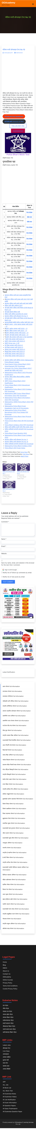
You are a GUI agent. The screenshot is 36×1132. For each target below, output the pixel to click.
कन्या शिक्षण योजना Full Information (13, 784)
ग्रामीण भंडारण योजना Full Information (13, 904)
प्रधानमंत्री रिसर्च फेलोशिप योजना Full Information (17, 740)
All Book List (7, 1088)
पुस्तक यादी (6, 1060)
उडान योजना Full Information (11, 686)
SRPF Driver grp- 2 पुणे (12, 343)
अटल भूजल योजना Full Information (13, 894)
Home (5, 962)
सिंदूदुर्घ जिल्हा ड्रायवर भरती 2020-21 (15, 351)
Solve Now (24, 452)
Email (3, 546)
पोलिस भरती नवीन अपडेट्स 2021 (13, 305)
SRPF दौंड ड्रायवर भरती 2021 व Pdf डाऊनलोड (19, 337)
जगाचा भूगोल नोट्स (8, 1014)
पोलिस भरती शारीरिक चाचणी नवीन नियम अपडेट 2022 (19, 427)
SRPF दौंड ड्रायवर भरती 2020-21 (14, 339)
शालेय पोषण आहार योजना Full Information (14, 779)
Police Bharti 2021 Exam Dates (15, 448)
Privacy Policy (7, 983)
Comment (5, 522)
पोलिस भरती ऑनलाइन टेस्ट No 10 (14, 50)
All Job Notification (9, 1099)
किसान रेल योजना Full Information (12, 889)
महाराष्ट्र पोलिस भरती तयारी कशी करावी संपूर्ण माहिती (18, 303)
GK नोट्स (5, 1005)
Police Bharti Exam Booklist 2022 (16, 433)
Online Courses (8, 980)
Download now (18, 131)
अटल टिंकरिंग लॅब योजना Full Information (14, 745)
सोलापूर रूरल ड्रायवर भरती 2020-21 (15, 349)
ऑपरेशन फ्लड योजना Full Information (13, 928)
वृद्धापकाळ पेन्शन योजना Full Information (14, 818)
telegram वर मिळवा (14, 121)
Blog (4, 965)
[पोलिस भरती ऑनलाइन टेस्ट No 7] (9, 467)
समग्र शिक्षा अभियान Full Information (13, 755)
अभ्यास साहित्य (6, 1057)
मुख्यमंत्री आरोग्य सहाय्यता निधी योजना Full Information (18, 799)
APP (4, 1082)
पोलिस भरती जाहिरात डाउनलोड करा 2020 (16, 314)
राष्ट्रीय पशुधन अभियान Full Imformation (14, 923)
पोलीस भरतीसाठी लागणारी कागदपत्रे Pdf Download (19, 444)
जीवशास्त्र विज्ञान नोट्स (9, 1026)
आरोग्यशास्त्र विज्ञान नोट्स (9, 1032)
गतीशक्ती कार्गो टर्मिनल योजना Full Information (15, 701)
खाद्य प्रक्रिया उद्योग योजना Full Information (15, 899)
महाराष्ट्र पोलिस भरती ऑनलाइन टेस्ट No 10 (16, 441)
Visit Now (26, 454)
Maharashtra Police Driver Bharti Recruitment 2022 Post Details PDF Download (16, 412)
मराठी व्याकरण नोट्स (8, 1023)
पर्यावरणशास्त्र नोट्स (8, 1020)
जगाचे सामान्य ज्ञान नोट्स (9, 1029)
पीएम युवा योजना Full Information (12, 730)
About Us (6, 971)
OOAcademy (8, 2)
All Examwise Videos (10, 1097)
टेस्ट (27, 244)
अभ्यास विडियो (6, 1069)
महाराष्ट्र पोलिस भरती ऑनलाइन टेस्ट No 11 (16, 316)
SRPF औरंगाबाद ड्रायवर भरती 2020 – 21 (17, 333)
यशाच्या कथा (6, 1066)
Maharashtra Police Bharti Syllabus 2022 (18, 446)
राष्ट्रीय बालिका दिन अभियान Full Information (15, 789)
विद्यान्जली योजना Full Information (12, 750)
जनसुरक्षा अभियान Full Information (12, 843)
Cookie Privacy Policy (10, 989)
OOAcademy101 (8, 52)
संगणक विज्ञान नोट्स (8, 1017)
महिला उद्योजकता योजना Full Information (14, 879)
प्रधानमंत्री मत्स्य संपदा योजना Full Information (16, 909)
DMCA (5, 968)
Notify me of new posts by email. (14, 577)
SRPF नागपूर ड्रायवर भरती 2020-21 (15, 341)
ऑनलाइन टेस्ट (6, 1048)
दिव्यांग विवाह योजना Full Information (13, 804)
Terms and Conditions (10, 986)
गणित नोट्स (6, 1008)
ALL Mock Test (8, 1091)
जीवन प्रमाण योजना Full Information (13, 833)
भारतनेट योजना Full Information (12, 847)
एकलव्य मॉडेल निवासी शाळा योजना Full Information (17, 764)
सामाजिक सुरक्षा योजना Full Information (14, 823)
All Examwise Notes (9, 1094)
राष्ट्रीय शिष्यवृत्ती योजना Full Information (14, 774)
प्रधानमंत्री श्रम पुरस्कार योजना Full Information (16, 828)
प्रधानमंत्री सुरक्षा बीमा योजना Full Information (15, 838)
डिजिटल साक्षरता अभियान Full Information (14, 875)
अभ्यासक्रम (6, 1054)
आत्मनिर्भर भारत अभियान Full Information (14, 716)
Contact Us (6, 974)
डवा (31, 244)
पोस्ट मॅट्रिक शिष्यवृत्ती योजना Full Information (15, 769)
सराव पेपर (5, 1063)
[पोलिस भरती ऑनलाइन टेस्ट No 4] (9, 484)
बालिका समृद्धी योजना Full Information (13, 794)
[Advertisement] (18, 74)
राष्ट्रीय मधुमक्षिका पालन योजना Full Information (16, 914)
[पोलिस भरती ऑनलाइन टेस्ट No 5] (23, 467)
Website (4, 553)
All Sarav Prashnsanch (10, 1108)
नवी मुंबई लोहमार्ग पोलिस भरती (12, 312)
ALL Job (5, 1085)
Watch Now (24, 456)
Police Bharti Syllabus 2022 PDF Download (19, 425)
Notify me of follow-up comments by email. (17, 572)
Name (3, 539)
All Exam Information (10, 1102)
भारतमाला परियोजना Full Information (13, 696)
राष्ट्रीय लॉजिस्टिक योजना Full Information (15, 706)
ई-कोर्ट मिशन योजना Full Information (13, 857)
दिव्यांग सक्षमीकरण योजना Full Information (14, 808)
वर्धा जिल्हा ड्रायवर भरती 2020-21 (14, 347)
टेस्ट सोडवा (29, 212)
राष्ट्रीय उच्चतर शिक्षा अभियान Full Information (15, 735)
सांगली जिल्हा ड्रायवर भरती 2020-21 (15, 354)
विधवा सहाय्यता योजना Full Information (14, 813)
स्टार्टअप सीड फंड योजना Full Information (14, 725)
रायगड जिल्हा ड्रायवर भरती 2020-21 (15, 356)
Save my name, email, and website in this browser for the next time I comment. (17, 564)
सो (29, 244)
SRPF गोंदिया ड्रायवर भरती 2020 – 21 (16, 330)
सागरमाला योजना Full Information (12, 691)
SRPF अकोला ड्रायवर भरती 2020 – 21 (16, 328)
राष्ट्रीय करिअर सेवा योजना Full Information (15, 862)
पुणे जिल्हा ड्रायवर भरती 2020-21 (14, 345)
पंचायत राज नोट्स (7, 1011)
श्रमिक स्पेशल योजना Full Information (13, 884)
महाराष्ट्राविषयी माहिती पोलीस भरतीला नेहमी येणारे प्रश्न (19, 322)
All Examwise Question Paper (12, 1111)
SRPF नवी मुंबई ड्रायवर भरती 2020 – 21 (17, 335)
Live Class (6, 1051)
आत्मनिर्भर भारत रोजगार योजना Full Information (16, 720)
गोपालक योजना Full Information (12, 919)
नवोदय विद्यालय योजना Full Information (14, 760)
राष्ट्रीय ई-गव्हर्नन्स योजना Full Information (14, 852)
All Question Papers (9, 1105)
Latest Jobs (7, 1045)
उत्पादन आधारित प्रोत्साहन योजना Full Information (17, 711)
